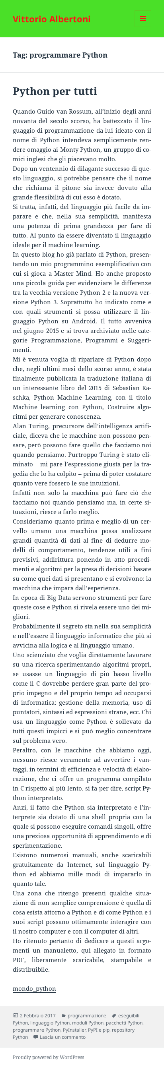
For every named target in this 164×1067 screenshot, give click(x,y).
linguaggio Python (50, 1022)
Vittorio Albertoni (52, 19)
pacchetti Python (124, 1022)
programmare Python (37, 1029)
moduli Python (87, 1022)
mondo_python (34, 988)
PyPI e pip (98, 1029)
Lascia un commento (63, 1037)
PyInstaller (74, 1029)
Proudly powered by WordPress (48, 1057)
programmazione (87, 1015)
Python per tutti (55, 91)
